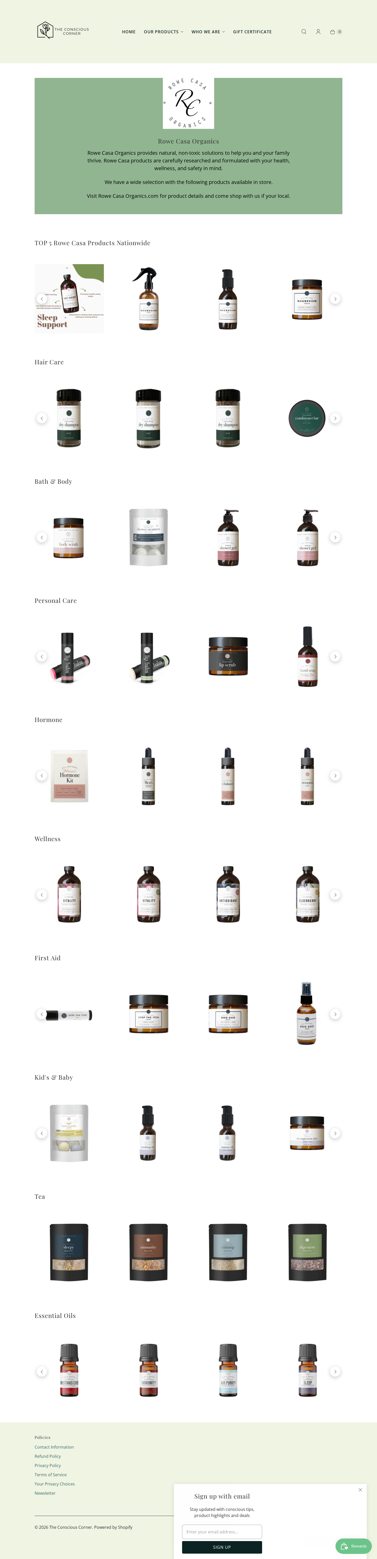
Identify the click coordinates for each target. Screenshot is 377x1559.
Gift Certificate (252, 32)
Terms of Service (51, 1475)
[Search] (304, 32)
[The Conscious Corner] (62, 31)
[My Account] (318, 32)
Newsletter (45, 1493)
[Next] (335, 299)
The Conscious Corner (70, 1527)
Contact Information (54, 1447)
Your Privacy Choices (55, 1484)
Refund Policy (48, 1456)
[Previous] (42, 299)
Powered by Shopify (113, 1527)
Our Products (161, 32)
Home (129, 32)
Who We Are (206, 32)
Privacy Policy (48, 1465)
